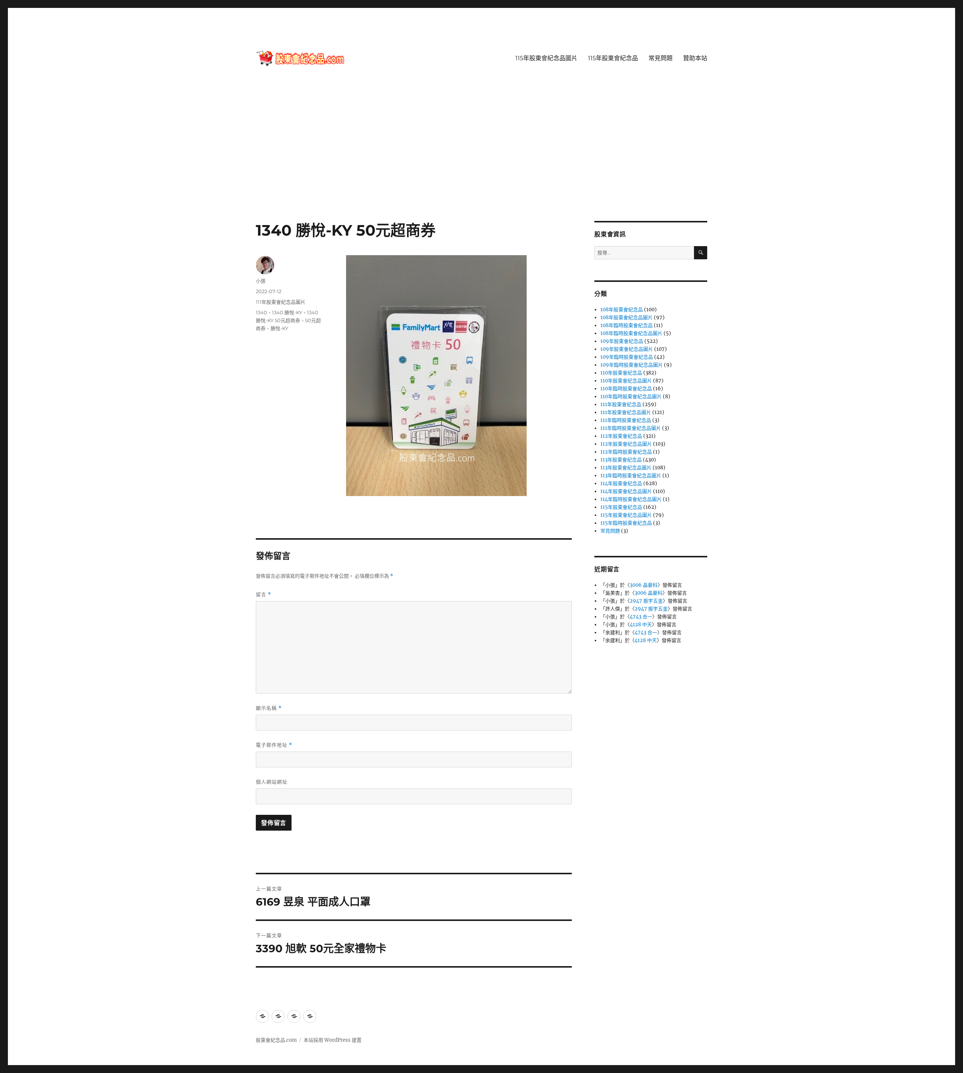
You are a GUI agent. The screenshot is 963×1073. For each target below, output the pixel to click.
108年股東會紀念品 (621, 309)
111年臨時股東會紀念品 (625, 420)
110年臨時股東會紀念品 (626, 388)
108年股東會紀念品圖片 (626, 317)
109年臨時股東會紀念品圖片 (631, 365)
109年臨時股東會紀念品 (626, 357)
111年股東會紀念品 (620, 404)
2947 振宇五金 (646, 601)
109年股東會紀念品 (621, 341)
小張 (261, 281)
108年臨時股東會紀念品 (626, 325)
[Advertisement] (481, 165)
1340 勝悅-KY (287, 312)
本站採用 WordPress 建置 (333, 1040)
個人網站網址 (271, 782)
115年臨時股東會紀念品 (626, 523)
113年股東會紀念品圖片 (626, 467)
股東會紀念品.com (276, 1040)
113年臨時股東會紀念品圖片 (630, 475)
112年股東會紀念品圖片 (626, 444)
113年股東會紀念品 (621, 460)
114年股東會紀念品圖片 (626, 491)
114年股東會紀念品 (621, 483)
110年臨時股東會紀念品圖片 (631, 396)
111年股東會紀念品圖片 (280, 302)
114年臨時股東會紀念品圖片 (631, 499)
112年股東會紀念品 (621, 436)
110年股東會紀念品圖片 (626, 380)
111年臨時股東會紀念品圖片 (630, 428)
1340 (261, 312)
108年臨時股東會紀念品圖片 (631, 333)
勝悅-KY (279, 328)
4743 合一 (641, 616)
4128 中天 (641, 624)
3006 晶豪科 (644, 585)
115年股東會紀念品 (613, 58)
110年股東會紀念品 (621, 373)
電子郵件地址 (274, 745)
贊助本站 (695, 58)
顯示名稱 (269, 708)
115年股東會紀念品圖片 (546, 58)
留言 (263, 594)
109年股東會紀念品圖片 (626, 349)
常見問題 (661, 58)
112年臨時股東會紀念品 (626, 452)
